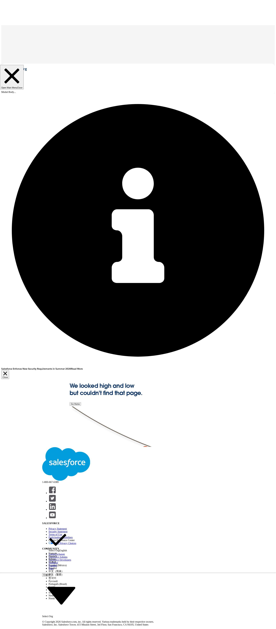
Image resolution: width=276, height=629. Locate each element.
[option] (58, 541)
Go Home (75, 404)
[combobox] (61, 595)
